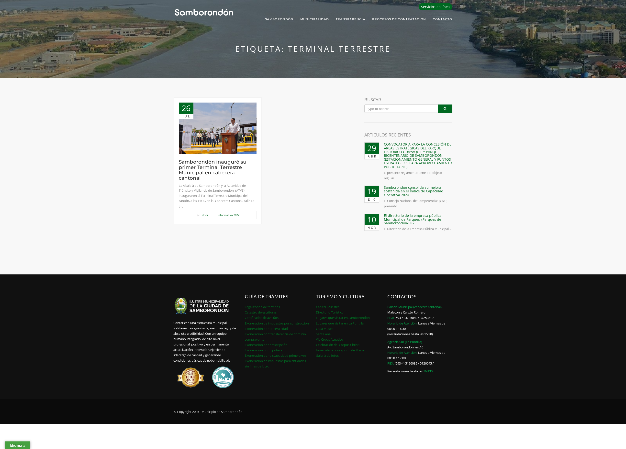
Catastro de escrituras (261, 312)
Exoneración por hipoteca (263, 350)
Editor (204, 215)
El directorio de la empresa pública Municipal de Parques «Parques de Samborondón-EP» (412, 219)
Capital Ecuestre (327, 307)
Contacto (442, 19)
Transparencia (350, 19)
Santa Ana (323, 334)
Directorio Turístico (330, 312)
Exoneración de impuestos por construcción (277, 323)
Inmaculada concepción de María (340, 350)
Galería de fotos (327, 355)
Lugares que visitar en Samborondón (343, 317)
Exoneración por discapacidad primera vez (275, 355)
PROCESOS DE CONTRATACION (399, 19)
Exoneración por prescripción (266, 345)
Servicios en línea (435, 6)
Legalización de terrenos (262, 307)
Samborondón (279, 19)
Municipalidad (314, 19)
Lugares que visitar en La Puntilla (340, 323)
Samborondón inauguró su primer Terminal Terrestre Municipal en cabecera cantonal (212, 170)
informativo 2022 (228, 215)
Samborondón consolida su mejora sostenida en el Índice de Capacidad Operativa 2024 (413, 191)
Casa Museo (325, 328)
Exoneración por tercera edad (266, 328)
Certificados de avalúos (262, 317)
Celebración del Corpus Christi (337, 345)
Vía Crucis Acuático (329, 339)
